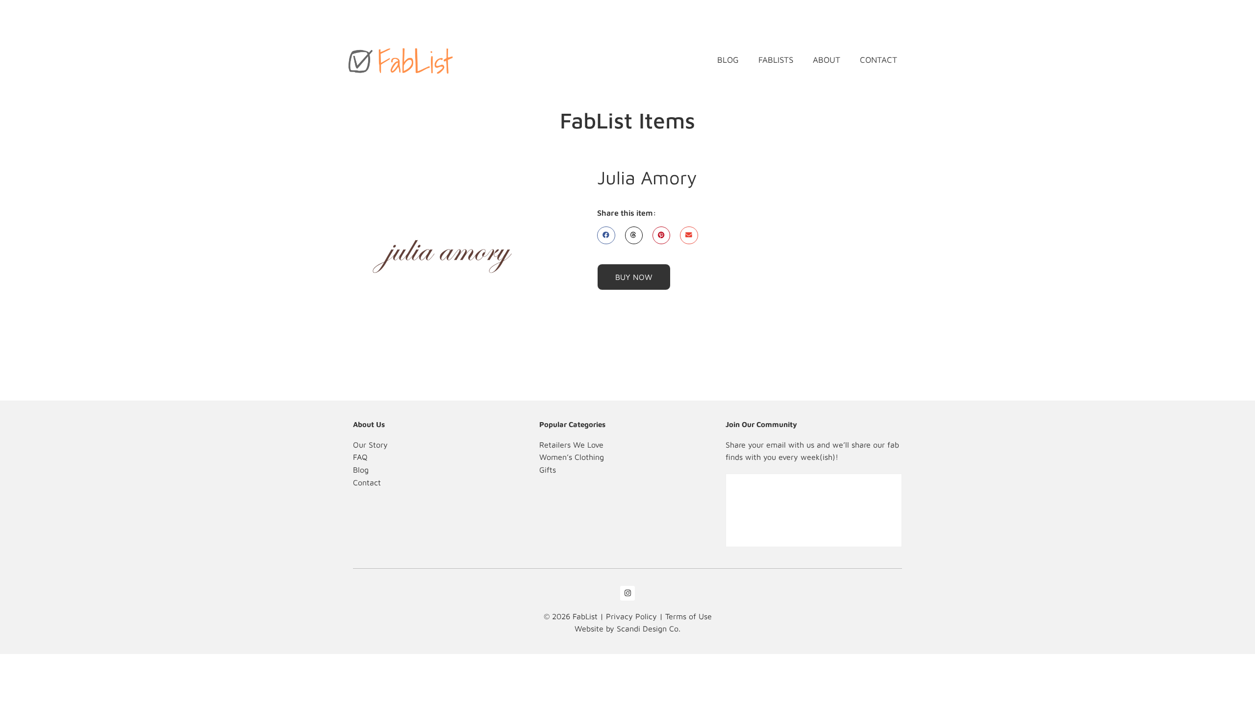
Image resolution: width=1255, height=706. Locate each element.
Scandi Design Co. (648, 628)
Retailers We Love (571, 444)
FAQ (360, 457)
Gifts (547, 469)
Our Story (370, 444)
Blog (728, 60)
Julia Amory (647, 177)
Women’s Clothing (571, 457)
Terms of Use (688, 616)
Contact (878, 60)
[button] (606, 235)
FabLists (775, 60)
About (826, 60)
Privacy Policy (631, 616)
